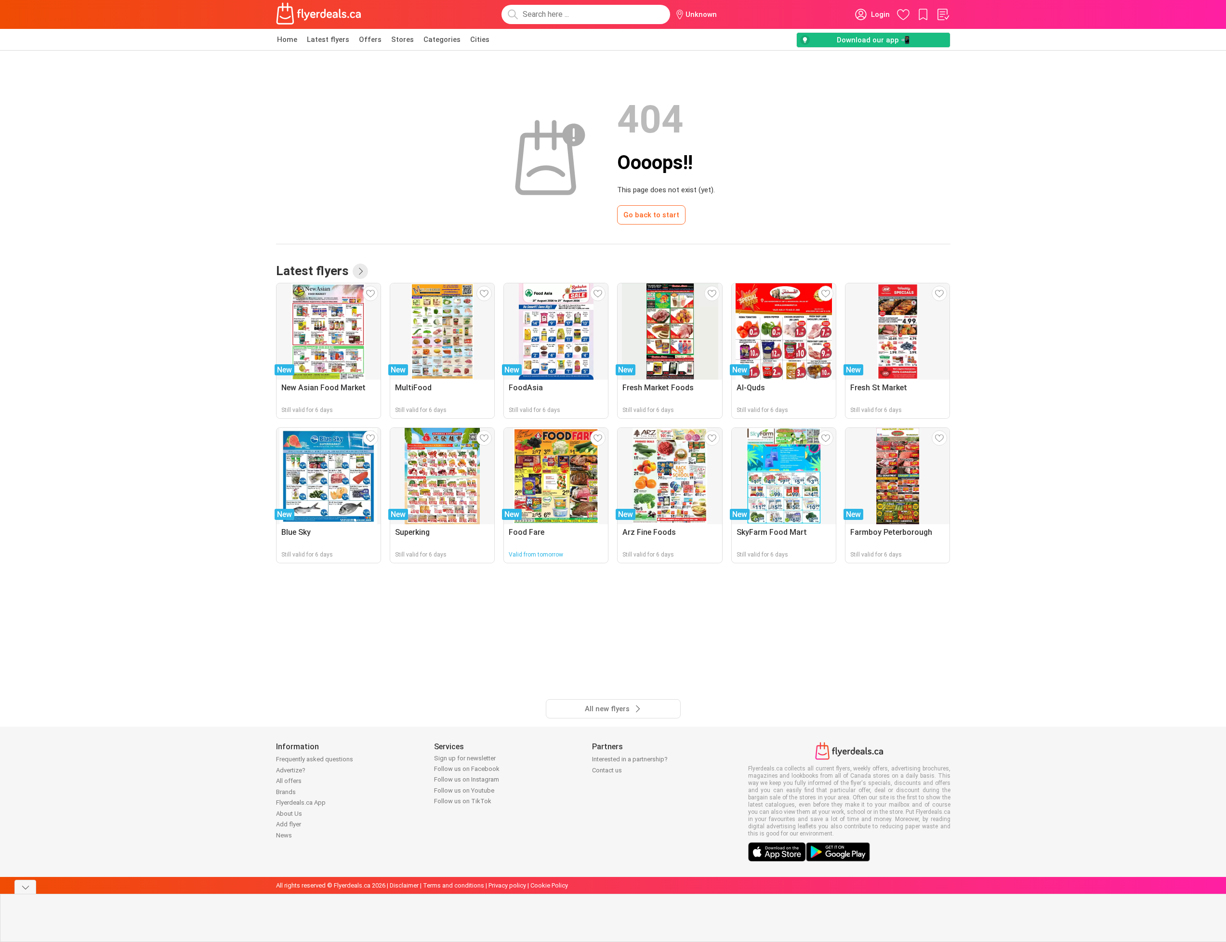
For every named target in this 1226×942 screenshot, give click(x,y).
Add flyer (288, 824)
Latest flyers (328, 39)
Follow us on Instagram (466, 779)
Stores (402, 39)
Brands (286, 792)
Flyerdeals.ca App (301, 802)
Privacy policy (507, 885)
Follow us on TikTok (462, 801)
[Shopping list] (942, 14)
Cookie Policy (549, 885)
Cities (479, 39)
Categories (442, 39)
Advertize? (290, 770)
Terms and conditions (453, 885)
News (284, 835)
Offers (370, 39)
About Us (289, 813)
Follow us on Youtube (464, 790)
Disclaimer (404, 885)
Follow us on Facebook (467, 768)
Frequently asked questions (314, 759)
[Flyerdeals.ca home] (319, 14)
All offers (289, 780)
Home (287, 39)
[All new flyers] (360, 271)
